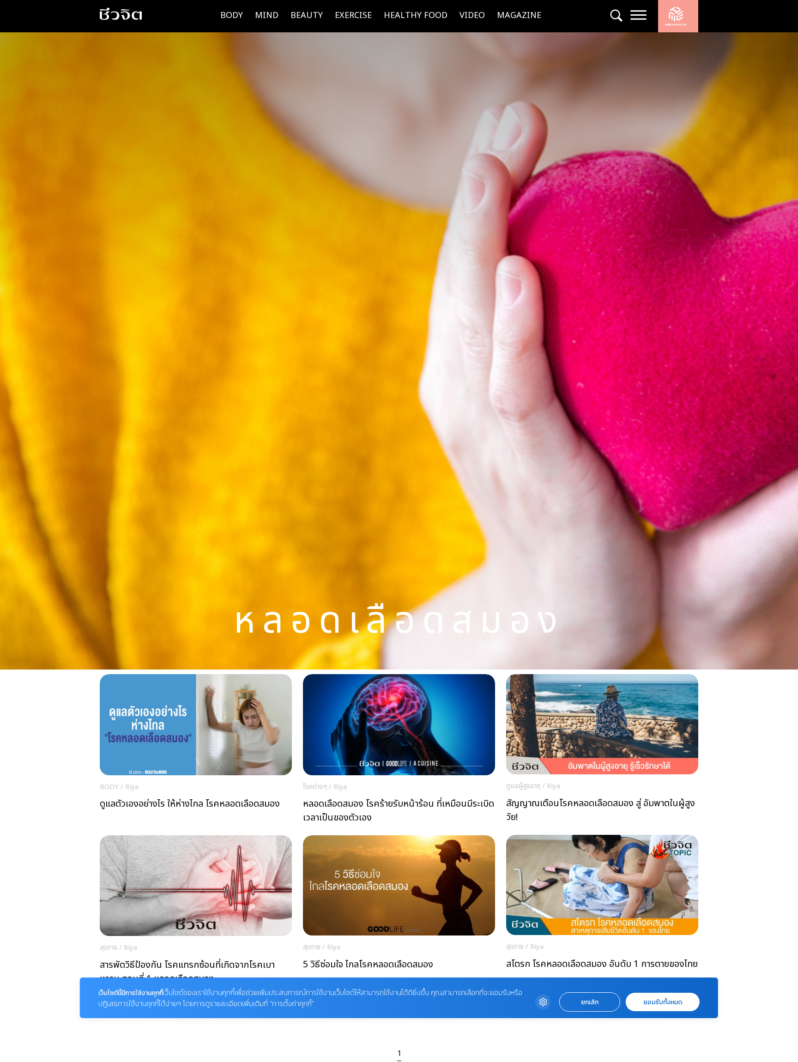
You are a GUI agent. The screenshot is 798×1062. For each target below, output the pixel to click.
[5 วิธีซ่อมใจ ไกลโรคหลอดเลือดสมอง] (399, 912)
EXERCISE (353, 15)
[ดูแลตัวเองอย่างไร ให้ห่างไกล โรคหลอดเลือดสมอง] (196, 751)
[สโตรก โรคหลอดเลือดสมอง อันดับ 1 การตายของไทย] (602, 912)
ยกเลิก (589, 1002)
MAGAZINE (519, 15)
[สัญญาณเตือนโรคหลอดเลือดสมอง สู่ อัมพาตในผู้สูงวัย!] (602, 751)
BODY (231, 15)
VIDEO (472, 15)
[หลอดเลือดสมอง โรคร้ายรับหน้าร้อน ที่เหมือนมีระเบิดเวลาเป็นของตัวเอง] (399, 751)
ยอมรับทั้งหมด (662, 1002)
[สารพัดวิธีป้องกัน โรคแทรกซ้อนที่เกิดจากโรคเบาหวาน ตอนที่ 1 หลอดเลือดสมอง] (196, 912)
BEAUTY (306, 15)
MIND (266, 15)
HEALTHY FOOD (415, 15)
